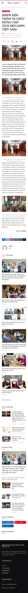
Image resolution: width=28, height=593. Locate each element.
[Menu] (3, 3)
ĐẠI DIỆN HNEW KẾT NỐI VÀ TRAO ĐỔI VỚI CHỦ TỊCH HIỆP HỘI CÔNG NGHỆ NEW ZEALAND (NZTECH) (14, 346)
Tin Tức (4, 565)
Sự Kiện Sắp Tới (6, 570)
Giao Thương (6, 11)
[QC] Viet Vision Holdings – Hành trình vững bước (18, 438)
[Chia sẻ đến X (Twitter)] (8, 41)
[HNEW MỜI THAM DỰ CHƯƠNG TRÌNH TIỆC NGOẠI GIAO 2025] (6, 430)
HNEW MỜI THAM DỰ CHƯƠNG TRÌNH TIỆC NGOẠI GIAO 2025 (18, 429)
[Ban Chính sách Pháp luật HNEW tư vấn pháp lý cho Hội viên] (14, 313)
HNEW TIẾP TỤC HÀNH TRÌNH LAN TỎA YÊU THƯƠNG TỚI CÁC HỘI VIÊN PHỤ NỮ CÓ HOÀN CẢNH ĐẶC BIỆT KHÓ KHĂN (13, 277)
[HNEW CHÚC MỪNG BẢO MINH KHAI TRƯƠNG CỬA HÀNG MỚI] (14, 291)
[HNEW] (14, 2)
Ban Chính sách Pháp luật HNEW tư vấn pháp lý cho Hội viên (13, 323)
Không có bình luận (17, 35)
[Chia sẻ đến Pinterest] (12, 41)
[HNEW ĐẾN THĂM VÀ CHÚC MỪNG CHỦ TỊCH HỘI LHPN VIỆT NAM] (14, 53)
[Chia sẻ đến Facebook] (4, 41)
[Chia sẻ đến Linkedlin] (17, 41)
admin (10, 33)
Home (3, 7)
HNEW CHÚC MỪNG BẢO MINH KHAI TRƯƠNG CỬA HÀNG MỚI (13, 301)
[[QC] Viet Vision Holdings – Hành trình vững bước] (6, 439)
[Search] (25, 3)
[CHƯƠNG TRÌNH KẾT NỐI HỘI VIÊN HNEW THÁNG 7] (14, 382)
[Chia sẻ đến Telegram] (21, 41)
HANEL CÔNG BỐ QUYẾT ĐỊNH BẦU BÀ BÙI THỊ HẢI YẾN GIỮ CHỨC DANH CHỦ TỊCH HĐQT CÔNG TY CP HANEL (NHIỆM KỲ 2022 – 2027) (19, 417)
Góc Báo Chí (5, 573)
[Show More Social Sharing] (24, 41)
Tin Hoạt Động (5, 568)
